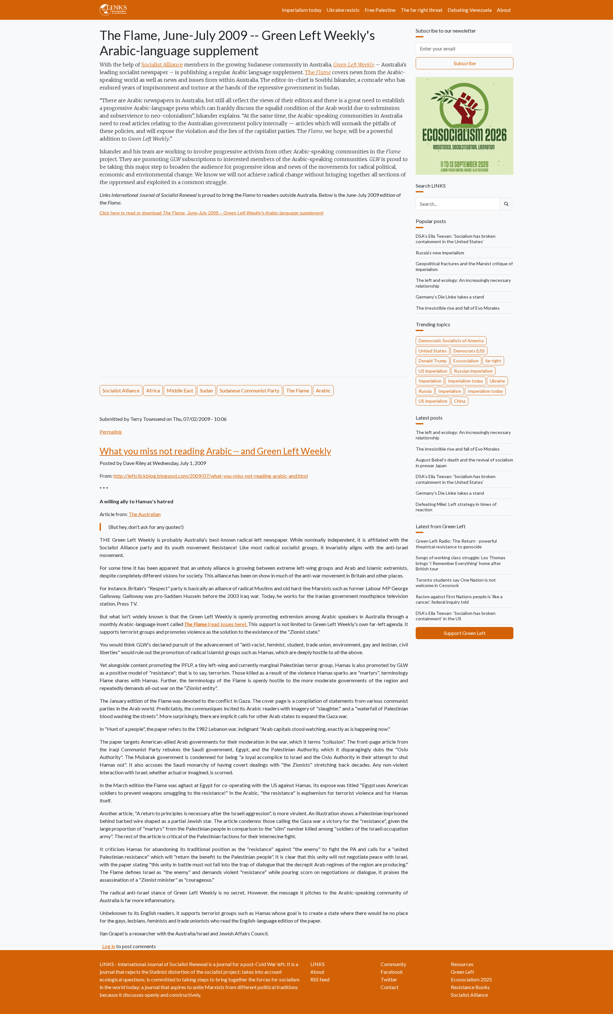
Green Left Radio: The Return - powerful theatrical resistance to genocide (456, 543)
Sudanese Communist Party (249, 390)
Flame (323, 72)
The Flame (297, 390)
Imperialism (430, 380)
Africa (153, 390)
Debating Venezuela (470, 10)
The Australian (145, 514)
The (310, 72)
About (504, 10)
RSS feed (319, 979)
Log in (108, 946)
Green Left (462, 972)
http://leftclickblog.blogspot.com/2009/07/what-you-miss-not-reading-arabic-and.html (211, 476)
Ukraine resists (343, 10)
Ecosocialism (466, 360)
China (459, 401)
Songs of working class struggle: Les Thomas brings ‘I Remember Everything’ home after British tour (460, 563)
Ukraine (497, 380)
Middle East (180, 390)
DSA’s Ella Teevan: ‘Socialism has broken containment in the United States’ (456, 238)
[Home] (116, 10)
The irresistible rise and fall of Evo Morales (458, 308)
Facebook (392, 972)
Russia (425, 391)
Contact (389, 987)
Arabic (323, 390)
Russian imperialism (473, 371)
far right (493, 360)
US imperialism (433, 371)
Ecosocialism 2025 (471, 979)
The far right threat (422, 10)
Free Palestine (380, 10)
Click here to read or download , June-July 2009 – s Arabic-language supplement (211, 212)
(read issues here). (216, 624)
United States (433, 350)
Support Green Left (465, 633)
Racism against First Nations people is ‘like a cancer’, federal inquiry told (459, 599)
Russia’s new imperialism (440, 252)
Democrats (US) (469, 350)
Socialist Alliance (162, 64)
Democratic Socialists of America (451, 340)
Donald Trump (433, 360)
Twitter (389, 979)
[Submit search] (506, 203)
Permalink (111, 432)
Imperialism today (302, 10)
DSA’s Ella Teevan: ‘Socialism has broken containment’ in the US (456, 616)
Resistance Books (470, 987)
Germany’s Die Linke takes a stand (450, 296)
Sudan (206, 390)
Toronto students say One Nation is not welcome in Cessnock (456, 582)
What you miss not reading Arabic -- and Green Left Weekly (215, 450)
